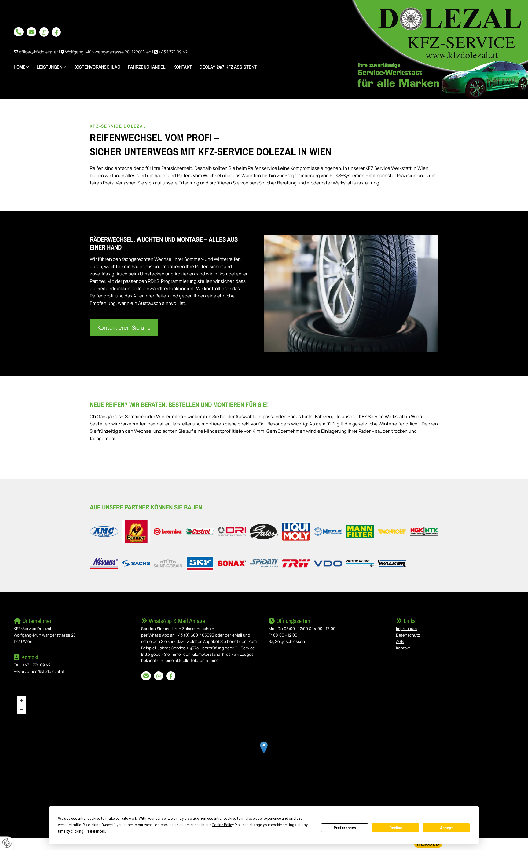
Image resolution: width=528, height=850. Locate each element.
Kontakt (182, 67)
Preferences (345, 828)
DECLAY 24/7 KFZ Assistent (228, 67)
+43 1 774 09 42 (173, 52)
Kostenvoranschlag (96, 67)
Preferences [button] (95, 831)
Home (20, 67)
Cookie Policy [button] (222, 825)
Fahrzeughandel (147, 67)
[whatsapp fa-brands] (44, 32)
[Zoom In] (21, 700)
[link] (25, 67)
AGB (400, 641)
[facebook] (56, 32)
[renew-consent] (7, 843)
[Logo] (440, 49)
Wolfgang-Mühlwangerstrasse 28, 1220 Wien (108, 52)
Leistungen (49, 67)
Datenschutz (408, 635)
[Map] (264, 754)
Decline (395, 828)
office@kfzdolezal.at (38, 52)
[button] (19, 31)
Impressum (406, 628)
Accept (446, 828)
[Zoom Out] (21, 709)
